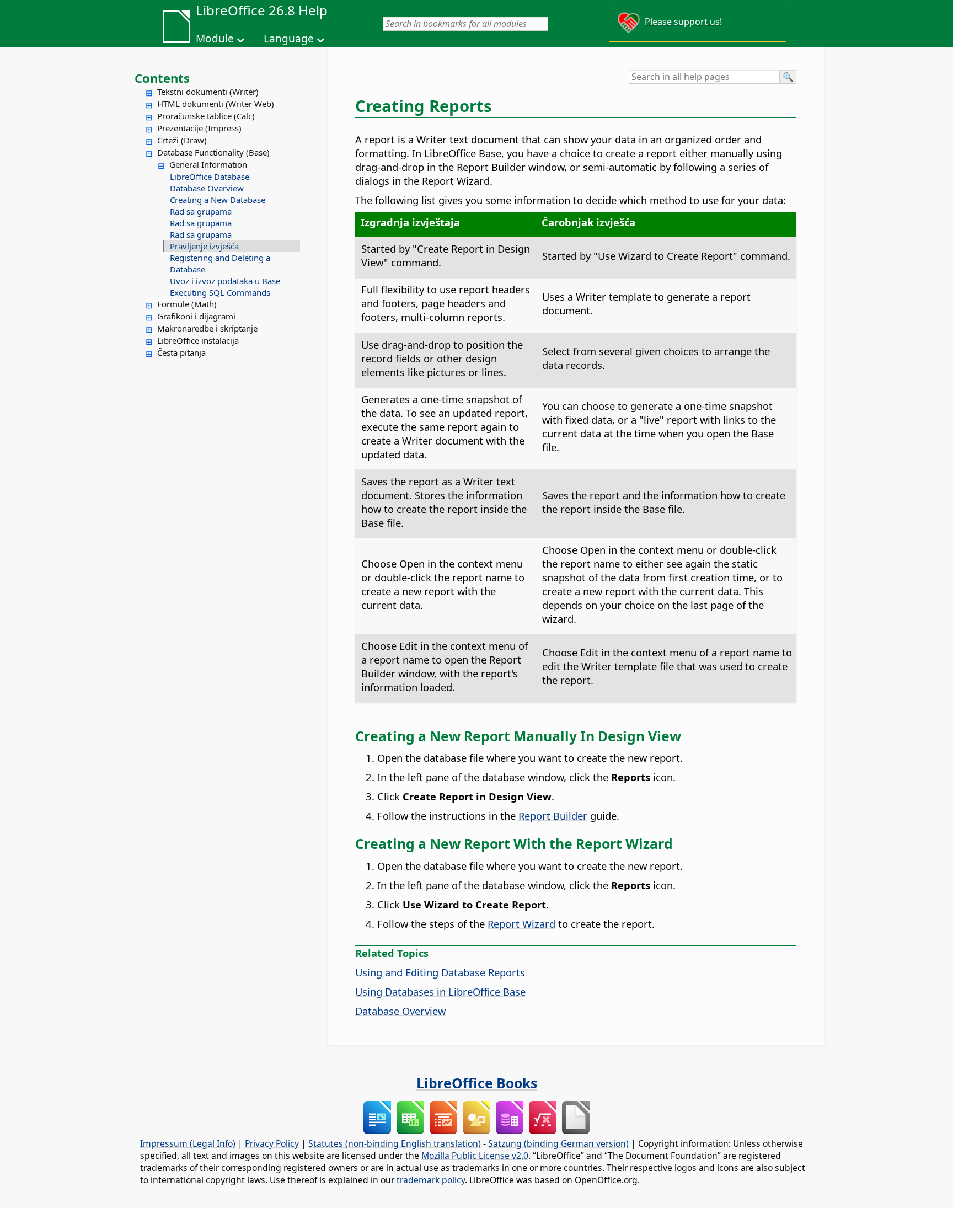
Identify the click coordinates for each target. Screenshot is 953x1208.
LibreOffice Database (209, 176)
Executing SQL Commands (220, 292)
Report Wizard (521, 924)
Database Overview (207, 188)
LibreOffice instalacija (198, 340)
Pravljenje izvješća (204, 246)
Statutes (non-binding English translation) (394, 1143)
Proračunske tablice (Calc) (206, 115)
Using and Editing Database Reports (440, 972)
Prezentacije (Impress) (199, 127)
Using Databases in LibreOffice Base (440, 991)
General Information (208, 164)
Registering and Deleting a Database (220, 263)
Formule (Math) (187, 303)
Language (289, 38)
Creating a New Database (217, 199)
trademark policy (431, 1180)
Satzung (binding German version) (558, 1143)
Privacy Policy (272, 1143)
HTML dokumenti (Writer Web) (215, 103)
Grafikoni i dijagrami (196, 316)
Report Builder (552, 815)
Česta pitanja (181, 352)
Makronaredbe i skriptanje (207, 328)
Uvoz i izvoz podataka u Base (225, 280)
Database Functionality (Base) (213, 152)
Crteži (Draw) (182, 140)
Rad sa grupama (201, 211)
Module (215, 38)
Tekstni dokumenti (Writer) (208, 91)
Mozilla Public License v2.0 (474, 1156)
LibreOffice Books (476, 1082)
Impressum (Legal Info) (187, 1143)
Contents (162, 78)
